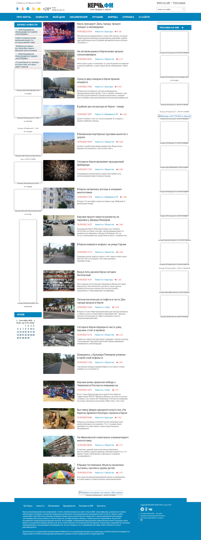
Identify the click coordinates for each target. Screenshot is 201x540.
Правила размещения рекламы (152, 516)
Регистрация (179, 3)
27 (20, 338)
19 (18, 335)
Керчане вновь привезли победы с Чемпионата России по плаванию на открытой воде (97, 385)
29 (26, 338)
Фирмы (113, 17)
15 (26, 332)
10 (31, 329)
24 (31, 335)
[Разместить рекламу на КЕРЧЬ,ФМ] (182, 27)
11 (33, 329)
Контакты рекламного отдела (151, 518)
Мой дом (59, 17)
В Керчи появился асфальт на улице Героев (101, 244)
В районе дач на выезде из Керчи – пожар (100, 106)
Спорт (107, 307)
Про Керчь (24, 17)
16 (28, 332)
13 (20, 332)
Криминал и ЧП (111, 114)
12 (18, 332)
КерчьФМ (167, 505)
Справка (128, 17)
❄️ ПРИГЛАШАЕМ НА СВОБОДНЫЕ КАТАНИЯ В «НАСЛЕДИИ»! (26, 32)
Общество (109, 59)
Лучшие (97, 17)
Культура (109, 31)
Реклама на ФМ (86, 506)
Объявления (79, 17)
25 (33, 335)
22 (26, 335)
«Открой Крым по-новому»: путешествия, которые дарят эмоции (27, 64)
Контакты (101, 506)
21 (23, 335)
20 (20, 335)
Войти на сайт (163, 3)
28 (23, 338)
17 (31, 332)
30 (28, 338)
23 (28, 335)
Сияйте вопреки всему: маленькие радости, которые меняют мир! (25, 40)
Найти (183, 9)
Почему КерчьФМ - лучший (151, 513)
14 (23, 332)
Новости (42, 17)
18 (33, 332)
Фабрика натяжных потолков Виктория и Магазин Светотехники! (26, 48)
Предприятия (69, 506)
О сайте (144, 17)
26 (18, 338)
